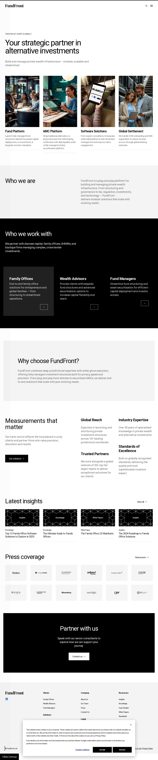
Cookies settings (82, 750)
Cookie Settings (9, 757)
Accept (102, 750)
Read (13, 522)
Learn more (17, 122)
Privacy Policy (148, 749)
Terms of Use (136, 749)
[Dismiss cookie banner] (131, 725)
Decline (122, 750)
